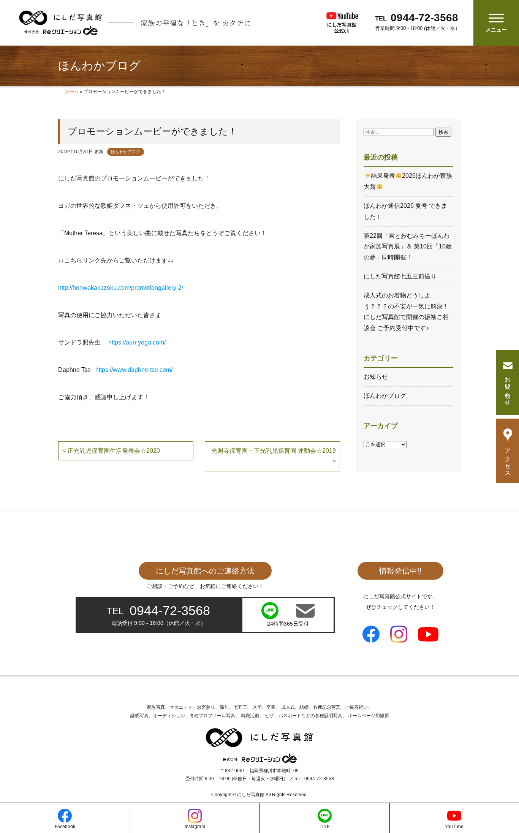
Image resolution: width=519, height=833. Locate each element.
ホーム (72, 91)
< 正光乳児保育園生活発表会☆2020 (111, 450)
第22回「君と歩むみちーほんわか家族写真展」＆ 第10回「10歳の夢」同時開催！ (408, 246)
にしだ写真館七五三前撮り (400, 276)
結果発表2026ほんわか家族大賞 (408, 181)
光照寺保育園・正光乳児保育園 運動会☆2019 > (273, 456)
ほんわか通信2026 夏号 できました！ (405, 211)
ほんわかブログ (125, 151)
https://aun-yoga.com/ (137, 342)
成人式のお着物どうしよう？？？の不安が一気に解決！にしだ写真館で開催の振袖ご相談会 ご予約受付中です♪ (406, 311)
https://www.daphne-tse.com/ (133, 370)
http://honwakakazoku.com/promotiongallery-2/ (120, 288)
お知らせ (376, 376)
